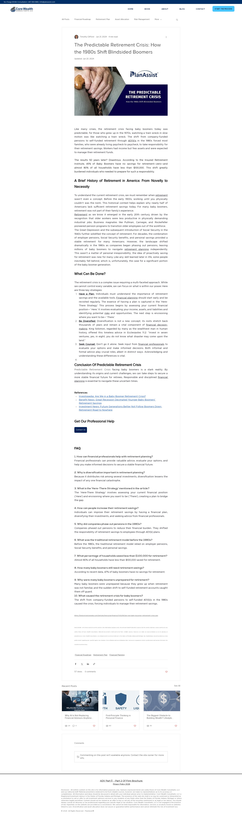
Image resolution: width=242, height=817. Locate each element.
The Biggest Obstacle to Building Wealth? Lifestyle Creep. (159, 716)
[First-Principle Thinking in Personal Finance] (121, 701)
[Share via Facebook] (75, 664)
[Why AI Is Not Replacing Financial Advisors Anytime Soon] (80, 701)
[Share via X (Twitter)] (82, 664)
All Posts (65, 19)
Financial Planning (117, 655)
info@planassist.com (47, 2)
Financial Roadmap (82, 19)
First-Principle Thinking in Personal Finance (118, 716)
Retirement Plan (103, 19)
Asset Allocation (122, 19)
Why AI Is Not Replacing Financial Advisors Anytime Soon (78, 716)
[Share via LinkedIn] (88, 664)
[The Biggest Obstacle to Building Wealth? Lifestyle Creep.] (162, 701)
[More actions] (166, 36)
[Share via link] (94, 664)
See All (177, 686)
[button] (177, 20)
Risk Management (142, 19)
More (157, 19)
